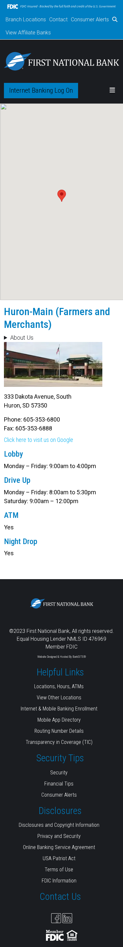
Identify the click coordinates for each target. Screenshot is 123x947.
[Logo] (61, 61)
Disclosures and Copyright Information (59, 825)
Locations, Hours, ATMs (59, 686)
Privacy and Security (59, 836)
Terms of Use (59, 869)
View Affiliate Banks (28, 32)
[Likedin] (67, 918)
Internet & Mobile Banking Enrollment (59, 709)
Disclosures (60, 810)
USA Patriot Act (59, 858)
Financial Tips (58, 784)
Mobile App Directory (59, 720)
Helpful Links (60, 672)
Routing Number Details (59, 731)
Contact (58, 19)
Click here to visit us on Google (38, 439)
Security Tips (60, 758)
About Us (21, 337)
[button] (115, 19)
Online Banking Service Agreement (59, 847)
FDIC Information (59, 881)
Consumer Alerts (90, 19)
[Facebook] (56, 918)
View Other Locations (59, 697)
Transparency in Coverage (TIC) (59, 742)
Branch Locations (26, 19)
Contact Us (60, 896)
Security (59, 772)
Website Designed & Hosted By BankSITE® (61, 656)
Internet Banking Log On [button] (41, 90)
